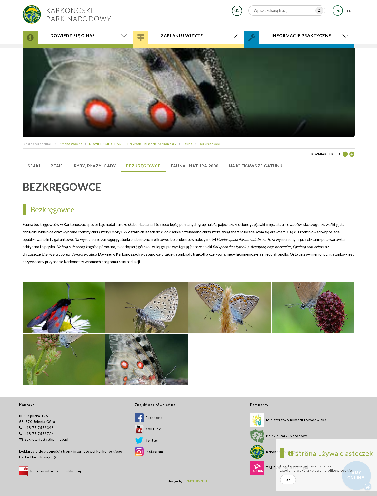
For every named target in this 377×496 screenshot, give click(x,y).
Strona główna (71, 143)
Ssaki (34, 165)
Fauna (187, 143)
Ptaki (57, 165)
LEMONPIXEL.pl (196, 481)
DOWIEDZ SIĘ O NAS (105, 143)
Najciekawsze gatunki (256, 165)
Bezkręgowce (209, 143)
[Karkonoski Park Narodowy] (67, 13)
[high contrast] (237, 11)
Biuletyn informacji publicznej (54, 471)
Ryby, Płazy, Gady (95, 165)
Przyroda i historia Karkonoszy (151, 143)
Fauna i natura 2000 (195, 165)
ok (288, 480)
